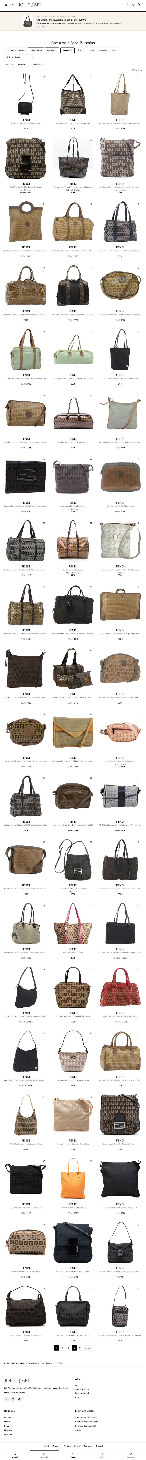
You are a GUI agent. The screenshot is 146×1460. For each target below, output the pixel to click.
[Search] (128, 4)
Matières (103, 50)
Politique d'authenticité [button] (85, 1426)
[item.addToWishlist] (43, 76)
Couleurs (90, 50)
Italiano (77, 1446)
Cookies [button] (78, 1430)
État (79, 50)
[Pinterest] (19, 1399)
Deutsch (67, 1446)
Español (99, 1446)
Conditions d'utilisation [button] (85, 1417)
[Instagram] (13, 1399)
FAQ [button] (77, 1385)
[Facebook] (6, 1399)
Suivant (88, 1348)
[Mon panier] (138, 4)
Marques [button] (8, 1434)
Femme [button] (7, 1417)
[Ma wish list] (133, 4)
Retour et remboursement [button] (86, 1421)
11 (80, 1348)
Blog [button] (77, 1397)
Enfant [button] (7, 1426)
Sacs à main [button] (22, 64)
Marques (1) (52, 50)
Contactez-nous (82, 1389)
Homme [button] (7, 1421)
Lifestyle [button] (8, 1430)
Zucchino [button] (37, 64)
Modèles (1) (67, 50)
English (46, 1446)
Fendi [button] (8, 64)
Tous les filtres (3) (17, 50)
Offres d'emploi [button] (82, 1393)
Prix (114, 50)
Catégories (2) (36, 50)
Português (88, 1446)
